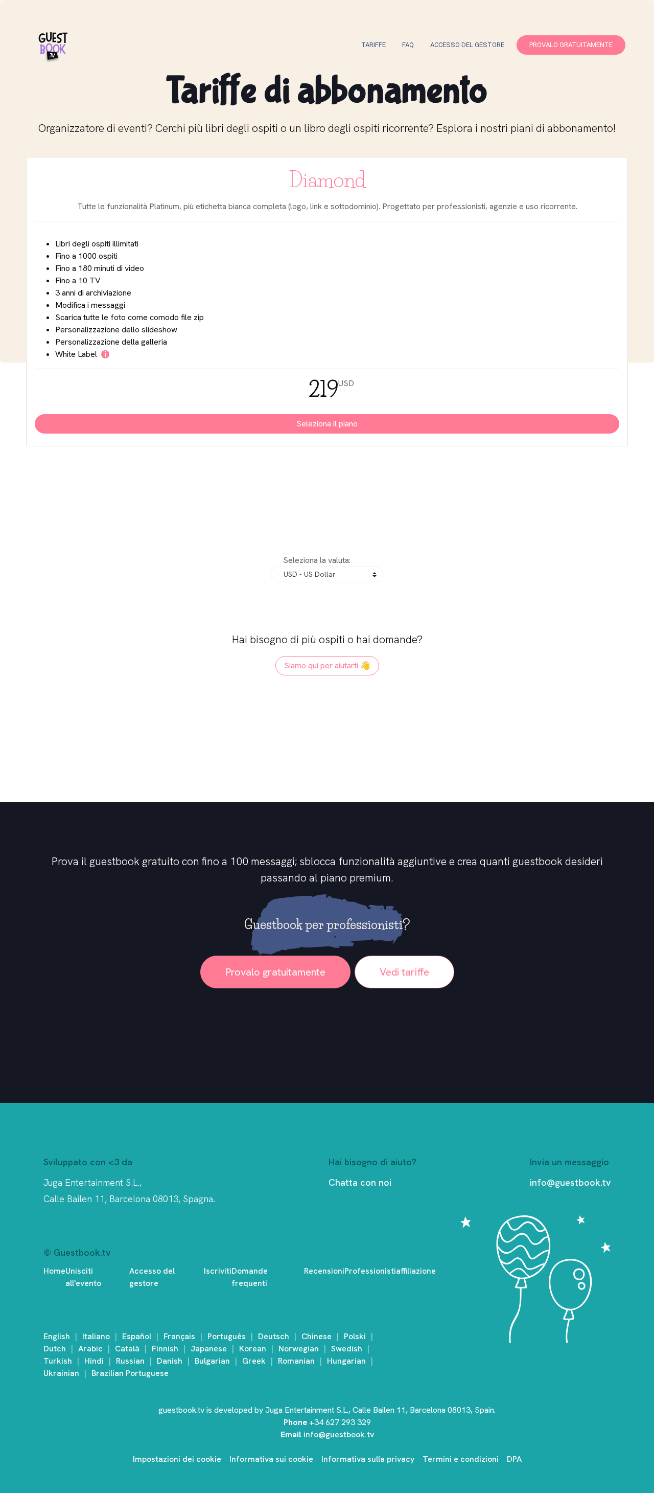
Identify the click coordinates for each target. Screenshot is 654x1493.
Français (179, 1336)
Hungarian (346, 1360)
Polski (355, 1336)
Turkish (57, 1360)
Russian (130, 1360)
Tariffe (373, 45)
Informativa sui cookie (271, 1459)
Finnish (165, 1348)
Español (136, 1336)
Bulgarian (212, 1360)
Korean (252, 1348)
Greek (254, 1360)
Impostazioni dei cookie (177, 1459)
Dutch (54, 1348)
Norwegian (298, 1348)
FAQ (408, 45)
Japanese (209, 1348)
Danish (169, 1360)
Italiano (96, 1336)
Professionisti (370, 1270)
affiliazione (416, 1270)
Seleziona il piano (327, 423)
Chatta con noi (360, 1182)
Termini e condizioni (461, 1459)
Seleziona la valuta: (317, 560)
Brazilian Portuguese (130, 1373)
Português (226, 1336)
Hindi (94, 1360)
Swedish (346, 1348)
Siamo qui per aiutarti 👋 (327, 665)
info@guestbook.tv (570, 1182)
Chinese (316, 1336)
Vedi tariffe (404, 972)
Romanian (296, 1360)
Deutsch (273, 1336)
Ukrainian (61, 1373)
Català (127, 1348)
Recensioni (324, 1270)
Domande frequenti (249, 1276)
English (56, 1336)
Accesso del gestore (467, 45)
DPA (514, 1459)
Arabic (90, 1348)
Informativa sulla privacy (367, 1459)
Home (54, 1270)
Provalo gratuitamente (571, 45)
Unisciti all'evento (83, 1276)
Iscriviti (217, 1270)
